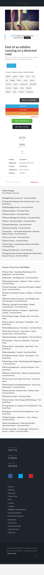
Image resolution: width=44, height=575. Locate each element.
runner (22, 76)
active (22, 88)
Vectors (22, 110)
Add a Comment (29, 100)
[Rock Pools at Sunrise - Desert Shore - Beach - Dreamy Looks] (22, 332)
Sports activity (29, 72)
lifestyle (28, 88)
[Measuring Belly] (15, 211)
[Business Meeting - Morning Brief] (22, 337)
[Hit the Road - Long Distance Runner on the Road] (22, 245)
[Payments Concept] (16, 396)
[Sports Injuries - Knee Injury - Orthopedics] (22, 323)
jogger (16, 88)
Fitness (8, 193)
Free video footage (14, 526)
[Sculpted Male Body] (17, 224)
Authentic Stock (13, 529)
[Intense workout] (15, 214)
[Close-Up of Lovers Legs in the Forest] (22, 380)
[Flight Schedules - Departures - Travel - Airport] (22, 418)
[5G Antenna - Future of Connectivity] (22, 341)
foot (33, 76)
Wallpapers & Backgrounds (17, 509)
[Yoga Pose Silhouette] (17, 250)
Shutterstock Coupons (16, 516)
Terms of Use (12, 496)
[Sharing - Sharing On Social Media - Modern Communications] (22, 305)
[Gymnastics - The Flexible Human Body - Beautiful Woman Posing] (22, 232)
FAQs (10, 499)
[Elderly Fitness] (15, 240)
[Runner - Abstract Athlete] (19, 221)
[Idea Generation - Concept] (19, 352)
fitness (19, 80)
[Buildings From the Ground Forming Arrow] (22, 412)
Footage (22, 113)
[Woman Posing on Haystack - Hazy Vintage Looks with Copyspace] (22, 300)
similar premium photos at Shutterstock (22, 37)
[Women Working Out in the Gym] (21, 217)
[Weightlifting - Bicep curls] (19, 198)
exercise (8, 84)
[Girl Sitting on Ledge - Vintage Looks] (22, 317)
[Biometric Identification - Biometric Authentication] (22, 374)
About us (11, 487)
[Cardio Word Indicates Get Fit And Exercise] (22, 202)
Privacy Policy (11, 553)
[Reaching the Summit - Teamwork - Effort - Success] (22, 282)
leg (7, 80)
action (25, 80)
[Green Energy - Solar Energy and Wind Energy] (22, 401)
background (23, 84)
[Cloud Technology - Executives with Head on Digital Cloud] (22, 288)
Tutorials (11, 506)
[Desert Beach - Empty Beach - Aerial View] (22, 347)
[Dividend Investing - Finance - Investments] (22, 356)
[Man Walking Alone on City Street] (22, 328)
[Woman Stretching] (16, 228)
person (32, 80)
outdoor (21, 92)
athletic (8, 92)
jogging (12, 80)
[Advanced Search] (38, 3)
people (15, 76)
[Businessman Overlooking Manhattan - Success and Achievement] (22, 386)
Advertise (11, 490)
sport (27, 76)
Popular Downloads (14, 513)
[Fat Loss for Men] (16, 237)
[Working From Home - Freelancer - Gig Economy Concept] (22, 311)
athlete (8, 76)
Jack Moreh (23, 159)
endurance (29, 92)
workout (8, 88)
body (14, 92)
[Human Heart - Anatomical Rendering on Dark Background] (22, 273)
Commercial (23, 166)
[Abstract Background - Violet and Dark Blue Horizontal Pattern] (22, 424)
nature (15, 84)
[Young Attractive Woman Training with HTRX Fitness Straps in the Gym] (22, 254)
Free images (12, 519)
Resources (11, 493)
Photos (22, 106)
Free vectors (12, 523)
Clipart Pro (11, 532)
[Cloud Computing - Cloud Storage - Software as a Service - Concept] (22, 430)
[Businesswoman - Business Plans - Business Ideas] (22, 391)
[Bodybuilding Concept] (17, 207)
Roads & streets (17, 72)
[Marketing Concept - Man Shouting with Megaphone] (22, 362)
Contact (11, 503)
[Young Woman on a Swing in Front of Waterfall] (22, 406)
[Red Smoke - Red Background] (20, 278)
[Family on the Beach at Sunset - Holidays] (22, 294)
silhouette (33, 84)
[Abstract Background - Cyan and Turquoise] (22, 368)
